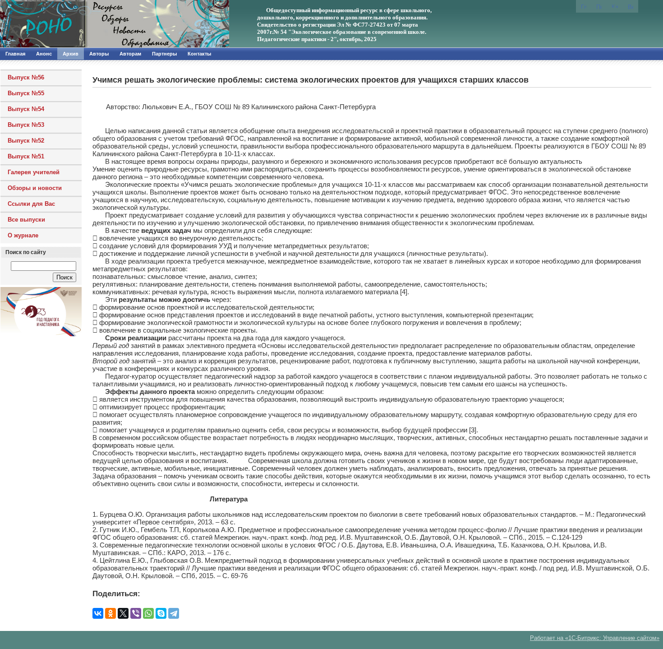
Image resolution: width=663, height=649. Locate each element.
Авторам (130, 53)
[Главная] (97, 24)
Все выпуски (26, 219)
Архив (70, 53)
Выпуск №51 (26, 156)
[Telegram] (173, 613)
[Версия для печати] (630, 6)
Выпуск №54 (26, 109)
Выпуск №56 (26, 77)
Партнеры (164, 53)
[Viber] (135, 613)
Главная (15, 53)
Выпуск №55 (26, 93)
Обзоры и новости (35, 188)
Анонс (44, 53)
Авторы (99, 53)
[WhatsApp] (148, 613)
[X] (123, 613)
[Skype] (161, 613)
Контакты (199, 53)
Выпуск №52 (26, 140)
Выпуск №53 (26, 124)
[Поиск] (599, 6)
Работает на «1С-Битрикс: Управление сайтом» (594, 638)
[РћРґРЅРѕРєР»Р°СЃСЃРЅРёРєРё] (110, 613)
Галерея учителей (34, 172)
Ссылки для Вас (31, 203)
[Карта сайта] (615, 5)
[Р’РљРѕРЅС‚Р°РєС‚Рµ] (97, 613)
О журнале (23, 235)
